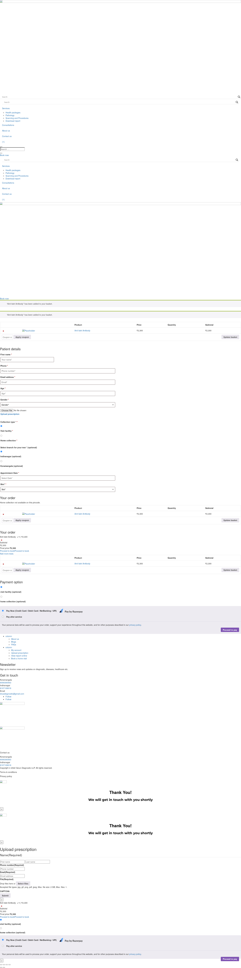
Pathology (10, 115)
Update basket (230, 337)
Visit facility (6, 430)
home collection (13, 601)
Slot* (3, 484)
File (7, 879)
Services (6, 108)
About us (6, 130)
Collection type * (8, 422)
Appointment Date (9, 473)
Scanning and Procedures (17, 118)
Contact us (7, 136)
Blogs (13, 641)
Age (2, 388)
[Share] (7, 964)
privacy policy (135, 624)
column (9, 636)
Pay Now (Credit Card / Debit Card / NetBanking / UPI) (31, 610)
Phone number (12, 865)
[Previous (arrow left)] (1, 967)
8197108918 (5, 688)
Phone (4, 365)
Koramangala (11, 466)
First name (6, 354)
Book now (4, 155)
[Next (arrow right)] (4, 967)
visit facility (10, 591)
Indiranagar (10, 456)
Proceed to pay (230, 629)
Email (7, 872)
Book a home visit (19, 658)
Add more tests (6, 553)
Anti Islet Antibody (82, 330)
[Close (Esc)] (9, 964)
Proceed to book (7, 550)
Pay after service (14, 616)
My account (16, 650)
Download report (13, 120)
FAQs (13, 644)
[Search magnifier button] (239, 97)
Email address (7, 377)
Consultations (8, 125)
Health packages (13, 112)
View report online (19, 655)
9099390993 (5, 682)
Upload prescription (19, 652)
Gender (4, 399)
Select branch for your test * (18, 447)
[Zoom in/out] (1, 964)
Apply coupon (22, 337)
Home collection (8, 440)
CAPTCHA (4, 891)
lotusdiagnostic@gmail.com (12, 693)
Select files (23, 883)
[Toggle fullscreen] (4, 964)
